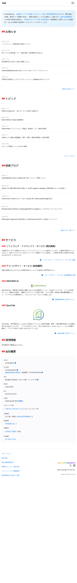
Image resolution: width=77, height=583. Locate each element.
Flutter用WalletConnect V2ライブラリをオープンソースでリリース (25, 70)
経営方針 (5, 458)
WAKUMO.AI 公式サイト (64, 299)
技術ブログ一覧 (66, 230)
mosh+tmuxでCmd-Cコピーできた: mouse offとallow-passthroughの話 (27, 199)
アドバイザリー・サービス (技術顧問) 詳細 (59, 275)
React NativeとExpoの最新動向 (12, 120)
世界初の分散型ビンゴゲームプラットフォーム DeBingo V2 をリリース (26, 79)
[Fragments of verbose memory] (22, 401)
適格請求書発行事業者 (12, 372)
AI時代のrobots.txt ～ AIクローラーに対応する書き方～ (20, 111)
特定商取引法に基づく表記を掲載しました (16, 62)
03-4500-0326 (10, 439)
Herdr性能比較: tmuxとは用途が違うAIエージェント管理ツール (23, 178)
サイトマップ (6, 454)
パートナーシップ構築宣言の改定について (16, 44)
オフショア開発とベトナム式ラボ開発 (14, 146)
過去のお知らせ (67, 89)
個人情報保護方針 (8, 462)
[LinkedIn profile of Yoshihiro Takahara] (20, 401)
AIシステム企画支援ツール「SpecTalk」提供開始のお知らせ (22, 53)
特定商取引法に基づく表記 (11, 475)
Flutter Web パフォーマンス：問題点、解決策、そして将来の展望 (24, 129)
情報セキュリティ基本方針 (11, 467)
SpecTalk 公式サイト (65, 333)
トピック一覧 (68, 156)
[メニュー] (73, 3)
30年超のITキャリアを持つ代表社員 (36, 19)
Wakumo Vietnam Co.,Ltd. (15, 409)
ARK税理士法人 (10, 424)
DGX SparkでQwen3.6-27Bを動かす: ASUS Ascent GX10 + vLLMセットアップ (29, 219)
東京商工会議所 (11, 431)
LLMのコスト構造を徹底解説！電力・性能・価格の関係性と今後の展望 (25, 137)
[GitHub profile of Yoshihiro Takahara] (19, 401)
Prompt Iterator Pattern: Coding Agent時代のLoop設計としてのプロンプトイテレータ (31, 209)
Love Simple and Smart (65, 463)
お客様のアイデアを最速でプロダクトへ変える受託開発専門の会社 (38, 14)
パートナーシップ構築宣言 (11, 471)
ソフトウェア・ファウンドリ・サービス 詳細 (59, 260)
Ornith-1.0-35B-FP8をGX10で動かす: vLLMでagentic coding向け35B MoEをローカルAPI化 (33, 188)
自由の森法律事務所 (24, 416)
